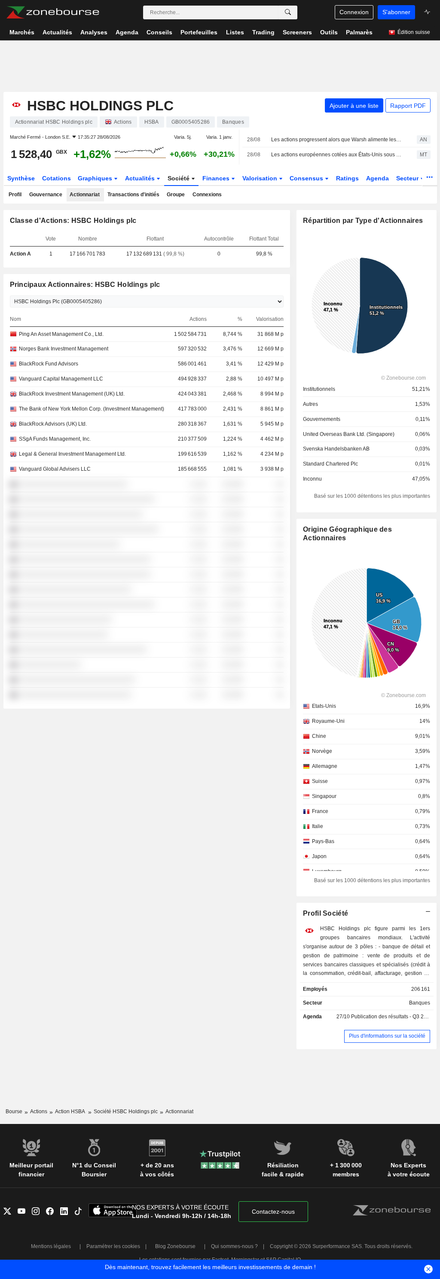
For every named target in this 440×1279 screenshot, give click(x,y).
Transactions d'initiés (133, 195)
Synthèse (21, 178)
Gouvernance (45, 195)
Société (179, 178)
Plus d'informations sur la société (387, 1036)
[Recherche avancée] (287, 12)
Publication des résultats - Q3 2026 (392, 1017)
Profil (15, 195)
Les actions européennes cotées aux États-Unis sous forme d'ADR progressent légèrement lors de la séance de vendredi (336, 155)
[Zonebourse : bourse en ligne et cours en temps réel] (53, 12)
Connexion (354, 12)
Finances (216, 178)
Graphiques (96, 178)
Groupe (176, 195)
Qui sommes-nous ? (234, 1246)
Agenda (377, 178)
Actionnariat (85, 195)
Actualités (140, 178)
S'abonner (396, 12)
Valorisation (260, 178)
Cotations (56, 178)
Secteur (408, 178)
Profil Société (325, 913)
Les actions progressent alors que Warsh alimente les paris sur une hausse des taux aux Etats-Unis (336, 140)
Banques (419, 1003)
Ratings (347, 178)
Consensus (307, 178)
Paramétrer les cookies (113, 1246)
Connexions (207, 195)
